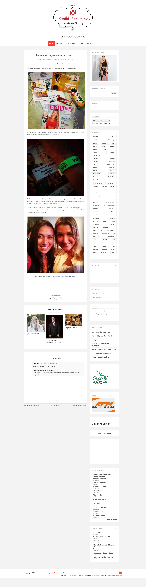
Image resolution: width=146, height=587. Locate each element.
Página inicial (55, 405)
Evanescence (96, 190)
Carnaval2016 (111, 152)
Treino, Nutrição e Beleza (103, 557)
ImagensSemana (110, 202)
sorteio (95, 256)
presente (103, 252)
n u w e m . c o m (99, 499)
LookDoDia (96, 212)
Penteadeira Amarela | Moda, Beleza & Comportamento (102, 476)
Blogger (108, 433)
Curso (94, 164)
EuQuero (112, 186)
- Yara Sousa (98, 491)
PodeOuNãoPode (110, 230)
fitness (113, 249)
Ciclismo (113, 155)
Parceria (95, 227)
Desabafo (112, 173)
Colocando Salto (99, 487)
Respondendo (111, 236)
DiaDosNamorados (98, 180)
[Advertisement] (102, 451)
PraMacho (95, 233)
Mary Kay (112, 218)
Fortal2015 (112, 196)
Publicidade (105, 233)
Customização (111, 164)
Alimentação (111, 140)
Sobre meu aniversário (100, 357)
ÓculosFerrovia (105, 256)
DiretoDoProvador (98, 183)
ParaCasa (112, 224)
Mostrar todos (111, 520)
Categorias (71, 43)
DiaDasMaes (111, 176)
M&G (106, 215)
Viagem (113, 243)
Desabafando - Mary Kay (101, 332)
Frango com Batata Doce (103, 553)
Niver (113, 221)
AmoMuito (105, 143)
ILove (113, 199)
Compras (112, 158)
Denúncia (112, 170)
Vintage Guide (98, 495)
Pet (101, 230)
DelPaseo (95, 170)
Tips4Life (96, 541)
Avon (113, 143)
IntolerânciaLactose (109, 205)
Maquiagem (96, 218)
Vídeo (94, 246)
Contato (81, 43)
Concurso (95, 161)
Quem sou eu (60, 43)
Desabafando (96, 173)
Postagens (97, 294)
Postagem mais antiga (80, 405)
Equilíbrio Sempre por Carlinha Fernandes (51, 573)
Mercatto (95, 221)
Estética (104, 186)
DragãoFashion (111, 183)
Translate (106, 123)
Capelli (95, 152)
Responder (36, 375)
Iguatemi (95, 202)
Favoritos (95, 196)
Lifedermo (112, 208)
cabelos (104, 246)
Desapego (95, 176)
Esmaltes (95, 186)
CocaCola (95, 158)
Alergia (94, 340)
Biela (103, 146)
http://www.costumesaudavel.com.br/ (67, 276)
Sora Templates (98, 575)
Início (51, 43)
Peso (94, 230)
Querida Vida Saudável (102, 537)
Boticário (105, 149)
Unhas (102, 243)
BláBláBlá (112, 146)
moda (94, 252)
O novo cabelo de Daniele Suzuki (104, 349)
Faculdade (96, 193)
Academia (95, 136)
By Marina (97, 532)
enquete (104, 249)
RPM (114, 233)
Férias (94, 199)
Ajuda (113, 136)
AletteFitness (96, 140)
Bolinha (95, 149)
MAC (114, 215)
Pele (114, 227)
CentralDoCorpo (97, 155)
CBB (114, 149)
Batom (95, 146)
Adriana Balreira (99, 482)
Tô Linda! (96, 503)
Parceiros (90, 43)
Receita (95, 236)
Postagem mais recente (31, 405)
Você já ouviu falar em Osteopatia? (100, 345)
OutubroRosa (96, 224)
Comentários (98, 297)
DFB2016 (95, 167)
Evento (113, 190)
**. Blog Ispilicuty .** (101, 507)
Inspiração (96, 205)
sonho (113, 252)
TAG (114, 239)
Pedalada (105, 227)
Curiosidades (111, 161)
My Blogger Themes (115, 575)
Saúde (94, 239)
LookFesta (112, 212)
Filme (103, 196)
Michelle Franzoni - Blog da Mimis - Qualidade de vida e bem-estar (103, 547)
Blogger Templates (78, 575)
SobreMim (104, 239)
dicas (113, 246)
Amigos (95, 143)
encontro (95, 249)
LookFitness (96, 215)
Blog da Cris (98, 511)
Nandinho (105, 221)
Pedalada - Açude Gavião (101, 353)
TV (93, 243)
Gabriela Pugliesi (53, 68)
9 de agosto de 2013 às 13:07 (49, 364)
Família (113, 193)
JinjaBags (95, 208)
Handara (104, 199)
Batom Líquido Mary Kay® (102, 336)
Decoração (112, 167)
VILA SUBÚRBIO (99, 516)
